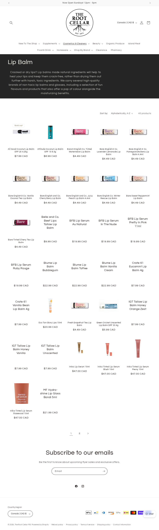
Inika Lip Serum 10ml (79, 367)
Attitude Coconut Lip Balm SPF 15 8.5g (50, 150)
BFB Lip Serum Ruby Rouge (21, 266)
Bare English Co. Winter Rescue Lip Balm (108, 197)
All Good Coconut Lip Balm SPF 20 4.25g (21, 150)
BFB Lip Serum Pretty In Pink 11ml (138, 222)
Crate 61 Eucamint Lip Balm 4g (138, 266)
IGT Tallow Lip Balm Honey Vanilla (21, 349)
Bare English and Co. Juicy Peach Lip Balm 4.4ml (79, 197)
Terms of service (87, 524)
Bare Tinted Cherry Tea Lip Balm (21, 241)
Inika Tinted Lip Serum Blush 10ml (109, 368)
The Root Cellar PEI (23, 524)
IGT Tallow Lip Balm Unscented (50, 349)
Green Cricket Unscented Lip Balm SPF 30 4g (109, 324)
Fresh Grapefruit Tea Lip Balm (79, 324)
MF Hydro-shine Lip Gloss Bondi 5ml (50, 393)
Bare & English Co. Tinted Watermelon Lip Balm (79, 150)
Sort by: (104, 113)
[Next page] (87, 433)
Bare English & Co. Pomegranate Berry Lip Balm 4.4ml (138, 151)
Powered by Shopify (40, 524)
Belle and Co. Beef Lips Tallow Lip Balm (50, 222)
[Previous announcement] (8, 3)
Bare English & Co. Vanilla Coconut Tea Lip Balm (21, 197)
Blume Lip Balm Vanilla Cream (108, 266)
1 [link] (71, 433)
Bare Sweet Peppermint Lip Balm (138, 197)
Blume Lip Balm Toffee (79, 266)
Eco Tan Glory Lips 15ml (50, 323)
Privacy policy (72, 524)
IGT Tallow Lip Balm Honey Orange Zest (138, 305)
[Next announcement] (150, 3)
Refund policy (57, 524)
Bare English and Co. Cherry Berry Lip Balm (50, 197)
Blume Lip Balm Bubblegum (50, 266)
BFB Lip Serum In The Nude (109, 222)
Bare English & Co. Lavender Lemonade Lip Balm (109, 151)
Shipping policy (103, 524)
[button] (11, 22)
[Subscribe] (103, 471)
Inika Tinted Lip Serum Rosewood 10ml (21, 412)
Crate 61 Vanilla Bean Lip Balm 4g (21, 305)
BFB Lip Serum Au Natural (79, 222)
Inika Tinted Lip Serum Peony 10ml (138, 368)
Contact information (122, 524)
